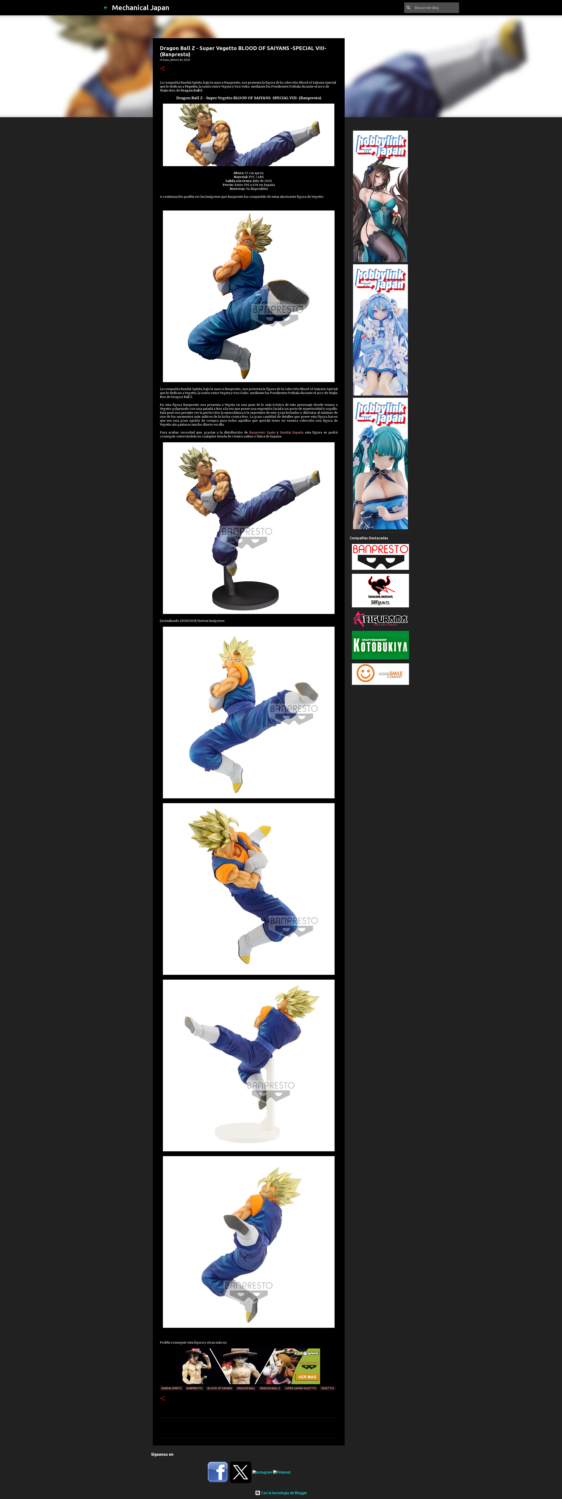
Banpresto (194, 1388)
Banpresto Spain (262, 432)
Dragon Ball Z (270, 1388)
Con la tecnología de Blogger (283, 1493)
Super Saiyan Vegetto (300, 1388)
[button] (162, 69)
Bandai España (292, 432)
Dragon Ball (246, 1388)
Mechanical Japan (140, 7)
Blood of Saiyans (219, 1388)
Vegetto (327, 1388)
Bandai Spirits (172, 1388)
